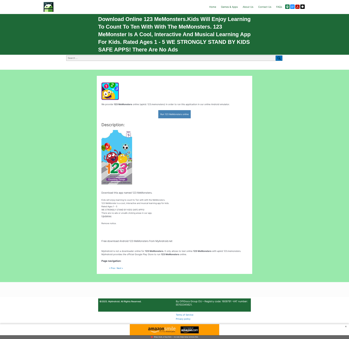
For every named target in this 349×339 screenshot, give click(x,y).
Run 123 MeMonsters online (174, 114)
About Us (248, 6)
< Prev (112, 268)
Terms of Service (184, 314)
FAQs (279, 6)
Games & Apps (229, 6)
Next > (120, 268)
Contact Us (264, 6)
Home (212, 6)
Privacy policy (183, 318)
